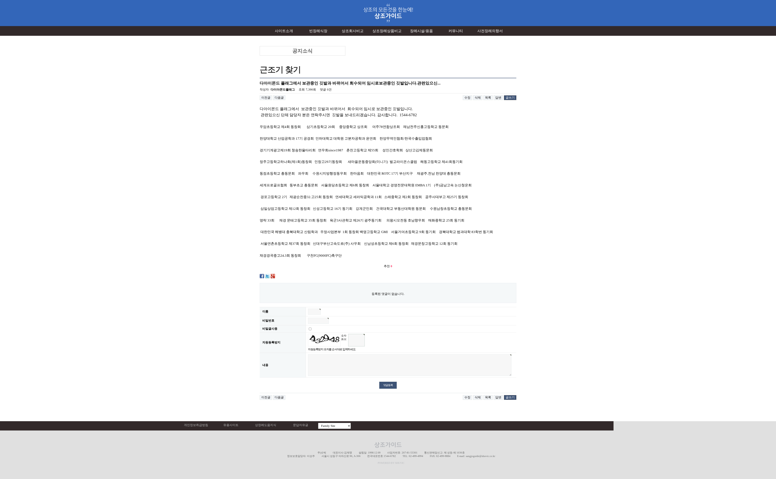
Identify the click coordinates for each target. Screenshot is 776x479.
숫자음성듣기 (343, 337)
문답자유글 (300, 425)
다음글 (279, 97)
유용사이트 (230, 425)
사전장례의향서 (490, 31)
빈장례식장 (318, 31)
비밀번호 (268, 320)
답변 (498, 97)
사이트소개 (284, 31)
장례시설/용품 (421, 31)
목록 (488, 97)
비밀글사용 (269, 328)
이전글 (265, 97)
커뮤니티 (455, 31)
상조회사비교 (353, 31)
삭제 (478, 97)
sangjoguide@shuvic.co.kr (480, 456)
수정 (467, 97)
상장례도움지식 (265, 425)
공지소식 (302, 51)
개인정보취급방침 (196, 425)
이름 (265, 311)
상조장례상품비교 (387, 31)
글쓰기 (510, 97)
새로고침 (344, 343)
